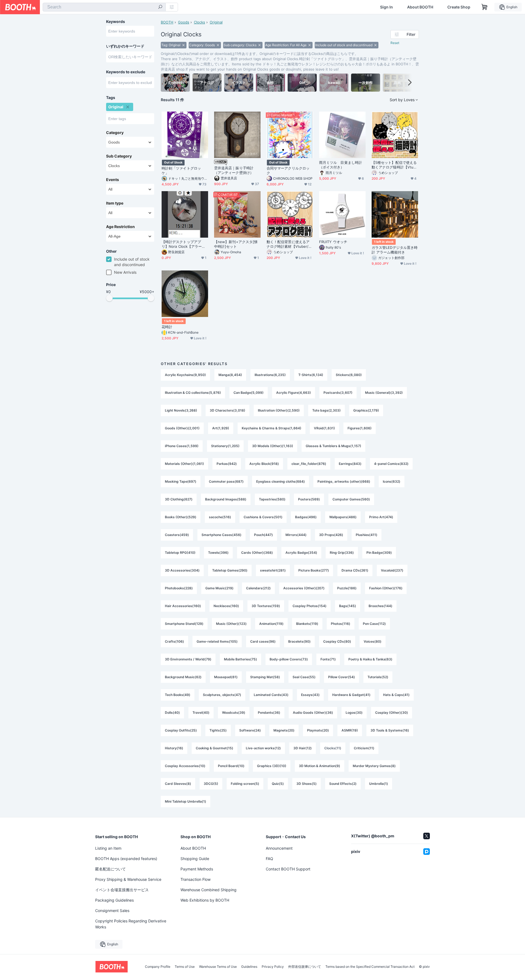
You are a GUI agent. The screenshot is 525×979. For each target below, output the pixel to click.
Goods (183, 22)
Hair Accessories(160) (183, 606)
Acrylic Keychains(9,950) (185, 375)
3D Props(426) (331, 535)
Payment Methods (196, 869)
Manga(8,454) (230, 375)
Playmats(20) (318, 730)
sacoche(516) (220, 517)
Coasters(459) (177, 535)
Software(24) (250, 730)
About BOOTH (420, 7)
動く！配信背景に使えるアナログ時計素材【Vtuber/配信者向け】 (289, 244)
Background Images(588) (225, 499)
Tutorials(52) (378, 677)
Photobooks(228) (179, 588)
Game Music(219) (219, 588)
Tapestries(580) (272, 499)
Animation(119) (271, 624)
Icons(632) (391, 481)
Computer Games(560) (351, 499)
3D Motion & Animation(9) (319, 766)
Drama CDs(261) (355, 570)
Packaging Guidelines (114, 900)
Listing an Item (108, 848)
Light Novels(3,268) (181, 410)
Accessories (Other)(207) (304, 588)
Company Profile (157, 966)
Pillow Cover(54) (341, 677)
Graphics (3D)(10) (271, 766)
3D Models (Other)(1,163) (272, 446)
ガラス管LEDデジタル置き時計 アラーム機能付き (395, 249)
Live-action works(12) (263, 748)
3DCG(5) (211, 784)
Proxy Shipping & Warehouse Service (128, 879)
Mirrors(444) (296, 535)
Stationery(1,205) (225, 446)
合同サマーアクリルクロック (288, 170)
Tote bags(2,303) (326, 410)
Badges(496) (306, 517)
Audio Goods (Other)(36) (313, 712)
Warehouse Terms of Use (218, 966)
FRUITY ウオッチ (333, 242)
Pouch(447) (263, 535)
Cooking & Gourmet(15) (214, 748)
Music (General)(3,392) (384, 393)
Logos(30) (354, 712)
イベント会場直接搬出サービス (122, 889)
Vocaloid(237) (392, 570)
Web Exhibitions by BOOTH (204, 900)
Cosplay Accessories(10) (185, 766)
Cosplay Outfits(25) (181, 730)
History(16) (174, 748)
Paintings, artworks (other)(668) (343, 481)
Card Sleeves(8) (178, 784)
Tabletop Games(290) (229, 570)
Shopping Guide (194, 858)
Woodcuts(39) (233, 712)
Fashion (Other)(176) (385, 588)
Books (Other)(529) (180, 517)
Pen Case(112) (374, 624)
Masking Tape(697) (180, 481)
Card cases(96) (263, 641)
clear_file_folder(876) (308, 464)
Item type (114, 203)
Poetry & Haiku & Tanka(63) (370, 659)
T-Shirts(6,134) (310, 375)
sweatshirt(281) (273, 570)
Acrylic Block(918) (264, 464)
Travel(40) (200, 712)
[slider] (109, 298)
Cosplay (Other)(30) (391, 712)
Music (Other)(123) (231, 624)
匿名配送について (110, 869)
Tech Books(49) (177, 695)
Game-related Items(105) (217, 641)
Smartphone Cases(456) (221, 535)
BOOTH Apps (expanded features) (126, 858)
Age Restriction (120, 227)
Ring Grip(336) (342, 552)
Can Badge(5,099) (249, 393)
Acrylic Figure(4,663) (293, 393)
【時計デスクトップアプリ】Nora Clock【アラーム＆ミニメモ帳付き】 (183, 244)
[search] (160, 7)
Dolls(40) (172, 712)
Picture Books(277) (313, 570)
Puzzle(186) (347, 588)
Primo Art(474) (381, 517)
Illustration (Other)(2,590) (279, 410)
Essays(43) (310, 695)
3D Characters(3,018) (227, 410)
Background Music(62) (183, 677)
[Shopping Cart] (484, 7)
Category (115, 133)
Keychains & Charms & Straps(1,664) (271, 428)
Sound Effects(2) (343, 784)
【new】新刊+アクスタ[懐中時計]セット (236, 244)
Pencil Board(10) (231, 766)
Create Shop (458, 7)
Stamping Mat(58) (265, 677)
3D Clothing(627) (178, 499)
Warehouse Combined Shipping (208, 889)
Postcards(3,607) (337, 393)
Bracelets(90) (299, 641)
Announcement (279, 848)
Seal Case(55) (304, 677)
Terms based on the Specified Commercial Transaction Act (370, 966)
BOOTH (167, 22)
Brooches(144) (380, 606)
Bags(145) (347, 606)
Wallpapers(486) (343, 517)
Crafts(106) (174, 641)
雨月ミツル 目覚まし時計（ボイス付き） (340, 164)
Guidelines (249, 966)
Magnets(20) (283, 730)
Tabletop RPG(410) (180, 552)
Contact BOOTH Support (288, 869)
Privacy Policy (273, 966)
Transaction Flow (195, 879)
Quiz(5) (278, 784)
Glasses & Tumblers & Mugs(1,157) (333, 446)
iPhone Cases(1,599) (182, 446)
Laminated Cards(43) (271, 695)
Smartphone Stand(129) (184, 624)
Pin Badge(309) (379, 552)
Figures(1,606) (360, 428)
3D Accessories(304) (182, 570)
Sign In (386, 7)
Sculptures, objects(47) (222, 695)
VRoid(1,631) (324, 428)
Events (112, 180)
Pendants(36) (269, 712)
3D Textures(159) (266, 606)
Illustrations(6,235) (270, 375)
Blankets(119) (307, 624)
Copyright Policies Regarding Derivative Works (130, 924)
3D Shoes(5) (306, 784)
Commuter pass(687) (226, 481)
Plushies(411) (366, 535)
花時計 (167, 327)
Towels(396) (218, 552)
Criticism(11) (364, 748)
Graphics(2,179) (366, 410)
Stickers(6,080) (349, 375)
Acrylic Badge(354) (301, 552)
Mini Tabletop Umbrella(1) (185, 801)
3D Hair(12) (302, 748)
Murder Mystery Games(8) (374, 766)
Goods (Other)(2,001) (182, 428)
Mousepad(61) (226, 677)
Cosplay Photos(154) (309, 606)
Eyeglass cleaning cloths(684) (280, 481)
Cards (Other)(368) (257, 552)
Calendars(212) (258, 588)
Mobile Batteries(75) (240, 659)
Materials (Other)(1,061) (184, 464)
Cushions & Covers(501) (263, 517)
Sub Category (119, 156)
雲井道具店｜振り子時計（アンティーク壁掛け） (233, 170)
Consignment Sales (112, 910)
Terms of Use (185, 966)
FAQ (269, 858)
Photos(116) (340, 624)
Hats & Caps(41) (396, 695)
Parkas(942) (227, 464)
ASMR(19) (350, 730)
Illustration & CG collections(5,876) (193, 393)
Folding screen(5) (245, 784)
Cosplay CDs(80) (337, 641)
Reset (394, 43)
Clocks (199, 22)
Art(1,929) (220, 428)
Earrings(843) (350, 464)
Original (216, 22)
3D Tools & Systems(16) (390, 730)
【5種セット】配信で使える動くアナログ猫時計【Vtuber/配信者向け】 (395, 165)
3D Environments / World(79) (188, 659)
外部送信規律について (304, 966)
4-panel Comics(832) (391, 464)
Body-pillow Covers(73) (289, 659)
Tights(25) (218, 730)
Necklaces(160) (226, 606)
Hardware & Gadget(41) (351, 695)
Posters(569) (309, 499)
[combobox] (104, 7)
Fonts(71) (328, 659)
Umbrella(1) (378, 784)
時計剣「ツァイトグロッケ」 (181, 170)
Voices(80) (372, 641)
